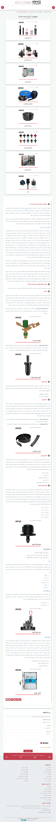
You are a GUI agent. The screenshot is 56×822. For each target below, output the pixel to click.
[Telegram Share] (17, 699)
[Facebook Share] (12, 699)
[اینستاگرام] (49, 757)
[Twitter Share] (9, 699)
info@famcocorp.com (43, 812)
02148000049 (45, 810)
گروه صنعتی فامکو (23, 818)
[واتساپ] (35, 757)
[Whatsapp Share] (20, 699)
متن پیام (48, 731)
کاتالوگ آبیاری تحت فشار (45, 227)
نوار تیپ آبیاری (47, 403)
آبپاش (7, 295)
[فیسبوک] (6, 757)
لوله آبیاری (8, 386)
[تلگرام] (21, 757)
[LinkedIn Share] (15, 699)
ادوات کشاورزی (28, 208)
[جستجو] (16, 2)
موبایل (48, 725)
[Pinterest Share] (7, 699)
